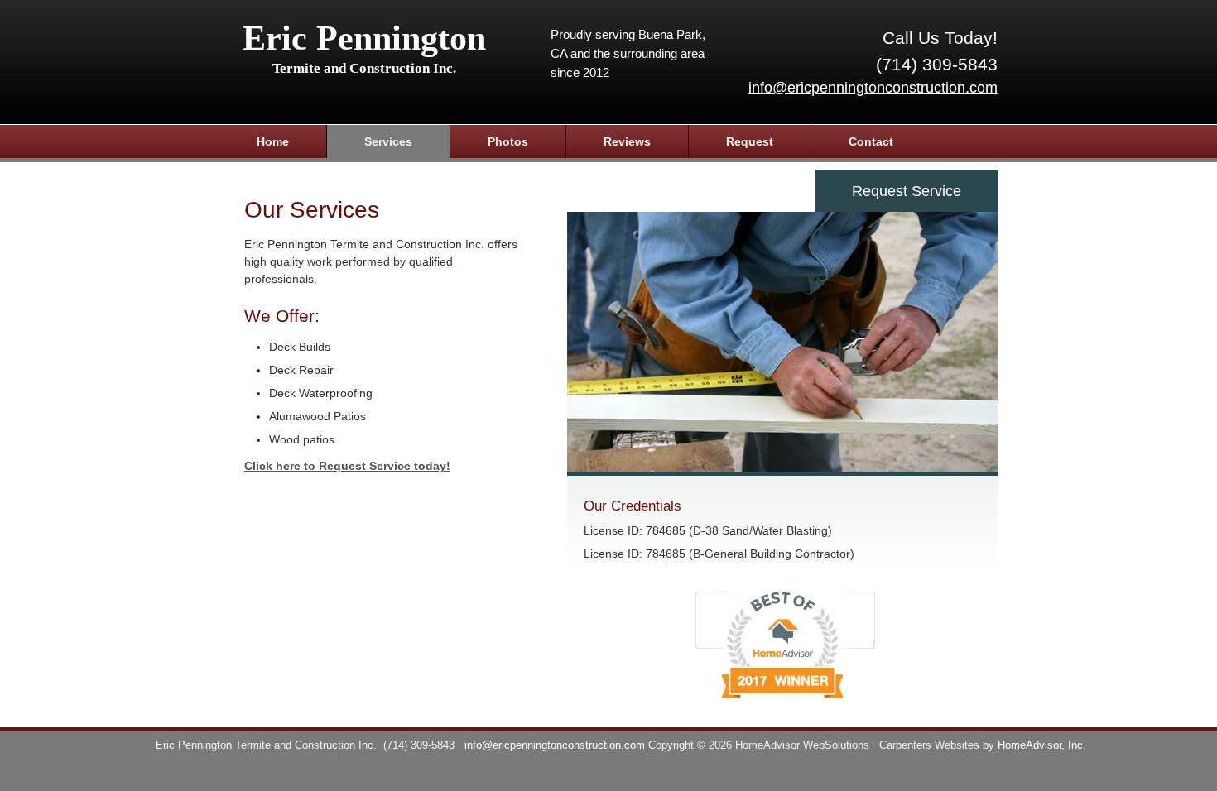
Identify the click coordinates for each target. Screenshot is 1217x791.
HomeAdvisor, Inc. (1042, 745)
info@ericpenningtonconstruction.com (873, 87)
